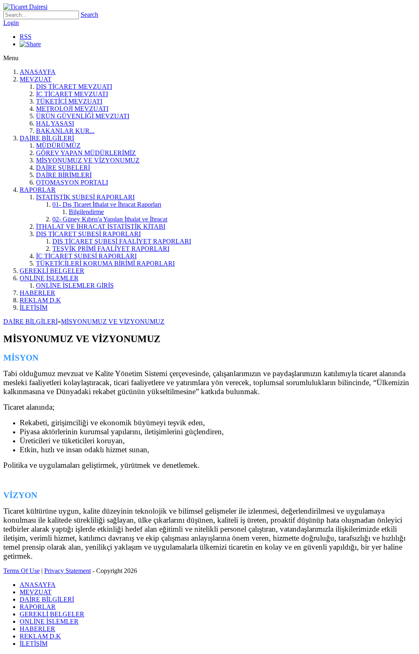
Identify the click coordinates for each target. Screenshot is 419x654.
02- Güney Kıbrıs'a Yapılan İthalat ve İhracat (109, 219)
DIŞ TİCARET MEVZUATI (74, 86)
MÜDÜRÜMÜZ (58, 145)
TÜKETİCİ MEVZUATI (69, 101)
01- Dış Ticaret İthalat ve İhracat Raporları (106, 204)
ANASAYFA (38, 71)
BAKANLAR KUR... (65, 130)
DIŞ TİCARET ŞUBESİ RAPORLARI (88, 233)
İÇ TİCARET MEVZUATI (72, 93)
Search (89, 14)
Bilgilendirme (86, 211)
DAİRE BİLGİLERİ (47, 138)
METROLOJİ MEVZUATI (72, 108)
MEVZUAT (36, 79)
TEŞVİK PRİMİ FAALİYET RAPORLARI (110, 248)
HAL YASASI (55, 123)
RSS (26, 36)
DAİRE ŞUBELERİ (63, 167)
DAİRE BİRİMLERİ (64, 174)
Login (11, 22)
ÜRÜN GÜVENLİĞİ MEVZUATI (82, 116)
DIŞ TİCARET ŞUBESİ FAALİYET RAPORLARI (121, 241)
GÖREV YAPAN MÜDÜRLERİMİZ (86, 152)
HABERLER (37, 292)
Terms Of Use (21, 570)
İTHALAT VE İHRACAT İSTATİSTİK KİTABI (100, 226)
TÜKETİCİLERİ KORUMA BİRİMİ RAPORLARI (105, 263)
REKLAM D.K (40, 300)
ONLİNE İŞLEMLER (49, 278)
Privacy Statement (67, 570)
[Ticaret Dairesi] (25, 6)
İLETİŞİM (33, 307)
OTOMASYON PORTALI (72, 182)
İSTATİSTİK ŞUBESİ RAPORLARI (85, 197)
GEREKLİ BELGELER (52, 270)
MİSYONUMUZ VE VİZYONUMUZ (88, 160)
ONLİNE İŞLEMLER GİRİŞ (75, 285)
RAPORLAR (38, 189)
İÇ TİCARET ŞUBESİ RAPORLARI (86, 256)
